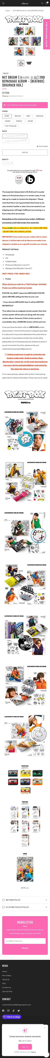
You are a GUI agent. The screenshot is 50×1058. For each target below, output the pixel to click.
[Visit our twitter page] (18, 1010)
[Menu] (3, 3)
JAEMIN (7, 121)
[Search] (42, 3)
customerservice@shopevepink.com (16, 1005)
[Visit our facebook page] (3, 1010)
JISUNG (30, 121)
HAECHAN (39, 116)
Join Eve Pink (7, 991)
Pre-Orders (6, 975)
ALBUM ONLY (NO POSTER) (15, 136)
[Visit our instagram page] (8, 1010)
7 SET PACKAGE (11, 126)
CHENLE (19, 121)
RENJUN (18, 116)
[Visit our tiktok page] (13, 1010)
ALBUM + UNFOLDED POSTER (16, 141)
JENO (28, 116)
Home (4, 971)
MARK (7, 116)
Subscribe (25, 948)
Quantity (5, 159)
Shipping (5, 96)
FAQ (4, 983)
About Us (5, 979)
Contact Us (6, 987)
